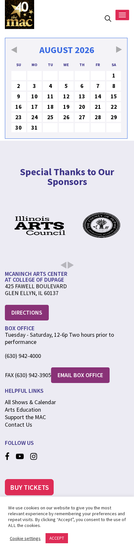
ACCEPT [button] (56, 538)
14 (98, 96)
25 (50, 117)
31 (34, 127)
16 (18, 106)
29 (114, 117)
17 (34, 106)
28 (98, 117)
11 (50, 96)
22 (114, 106)
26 (66, 117)
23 (18, 117)
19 (66, 106)
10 (34, 96)
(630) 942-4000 (23, 356)
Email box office (80, 375)
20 (82, 106)
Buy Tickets (29, 487)
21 (98, 106)
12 (66, 96)
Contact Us (18, 424)
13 (82, 96)
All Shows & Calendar (30, 402)
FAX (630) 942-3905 (28, 375)
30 (18, 127)
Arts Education (23, 409)
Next (67, 261)
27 (82, 117)
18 (50, 106)
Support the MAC (25, 417)
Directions (26, 312)
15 (114, 96)
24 (34, 117)
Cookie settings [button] (25, 538)
